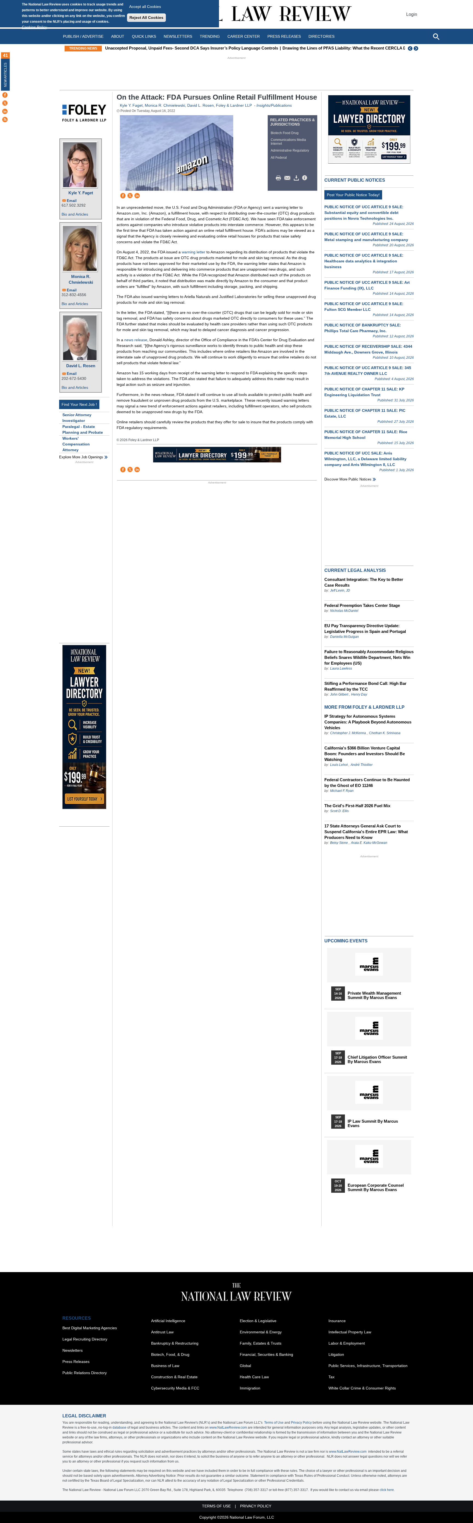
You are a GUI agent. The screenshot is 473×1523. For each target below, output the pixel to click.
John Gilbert (339, 694)
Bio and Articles (75, 214)
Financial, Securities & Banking (266, 1354)
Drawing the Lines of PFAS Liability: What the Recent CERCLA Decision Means (358, 48)
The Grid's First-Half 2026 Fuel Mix (357, 805)
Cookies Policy (34, 27)
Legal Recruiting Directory (84, 1339)
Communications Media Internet (288, 142)
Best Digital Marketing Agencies (89, 1328)
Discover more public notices (347, 479)
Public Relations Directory (84, 1373)
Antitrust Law (162, 1332)
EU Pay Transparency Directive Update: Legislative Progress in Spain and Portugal (365, 628)
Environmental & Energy (261, 1332)
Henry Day (359, 694)
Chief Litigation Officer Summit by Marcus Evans (377, 1059)
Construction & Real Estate (174, 1377)
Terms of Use (274, 1422)
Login (411, 14)
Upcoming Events (346, 941)
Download (297, 178)
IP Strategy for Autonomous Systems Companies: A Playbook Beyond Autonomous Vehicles (367, 722)
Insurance (337, 1321)
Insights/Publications (274, 105)
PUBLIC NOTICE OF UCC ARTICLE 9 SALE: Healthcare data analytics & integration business (363, 261)
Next (417, 48)
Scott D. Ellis (339, 811)
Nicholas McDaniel (344, 611)
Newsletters (178, 36)
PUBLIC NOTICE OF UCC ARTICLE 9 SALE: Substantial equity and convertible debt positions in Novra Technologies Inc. (363, 213)
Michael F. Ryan (342, 791)
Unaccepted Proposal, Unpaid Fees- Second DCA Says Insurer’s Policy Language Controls (191, 48)
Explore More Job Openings (81, 457)
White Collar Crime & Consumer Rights (362, 1388)
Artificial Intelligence (168, 1321)
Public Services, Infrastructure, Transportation (368, 1365)
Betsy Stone (339, 843)
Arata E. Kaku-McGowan (369, 843)
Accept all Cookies (145, 6)
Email (72, 201)
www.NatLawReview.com (228, 1427)
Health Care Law (254, 1377)
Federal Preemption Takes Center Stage (362, 605)
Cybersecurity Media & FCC (175, 1388)
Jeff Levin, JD (340, 590)
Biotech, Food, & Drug (170, 1354)
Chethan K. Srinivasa (384, 733)
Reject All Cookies (146, 17)
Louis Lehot (339, 765)
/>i (305, 178)
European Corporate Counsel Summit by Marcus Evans (376, 1187)
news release (135, 340)
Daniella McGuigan (344, 637)
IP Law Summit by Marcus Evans (373, 1123)
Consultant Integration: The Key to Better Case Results (363, 582)
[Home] (236, 14)
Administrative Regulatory (290, 150)
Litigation (336, 1354)
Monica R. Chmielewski (81, 279)
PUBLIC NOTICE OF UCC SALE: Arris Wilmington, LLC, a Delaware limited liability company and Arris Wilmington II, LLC (365, 459)
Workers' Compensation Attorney (76, 444)
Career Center (243, 36)
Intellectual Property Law (349, 1332)
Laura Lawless (341, 668)
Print (279, 178)
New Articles (5, 75)
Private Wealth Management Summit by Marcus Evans (374, 995)
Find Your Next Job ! (79, 404)
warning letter (193, 252)
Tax (331, 1377)
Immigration (250, 1388)
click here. (387, 1490)
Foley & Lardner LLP (234, 105)
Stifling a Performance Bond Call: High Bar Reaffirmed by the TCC (365, 686)
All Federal (279, 158)
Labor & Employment (346, 1343)
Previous (410, 48)
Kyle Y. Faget (80, 192)
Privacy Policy (301, 1422)
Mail (288, 178)
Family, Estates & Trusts (260, 1343)
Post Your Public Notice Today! (353, 195)
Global (245, 1365)
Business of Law (165, 1365)
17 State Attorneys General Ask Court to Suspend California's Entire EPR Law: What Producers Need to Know (366, 832)
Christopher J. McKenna (348, 733)
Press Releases (76, 1361)
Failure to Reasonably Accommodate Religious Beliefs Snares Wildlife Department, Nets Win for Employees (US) (369, 657)
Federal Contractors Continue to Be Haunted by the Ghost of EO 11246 (367, 782)
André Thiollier (362, 765)
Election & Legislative (258, 1321)
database (119, 1427)
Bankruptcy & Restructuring (174, 1343)
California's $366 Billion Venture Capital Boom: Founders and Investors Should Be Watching (364, 754)
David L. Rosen (80, 365)
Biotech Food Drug (285, 133)
